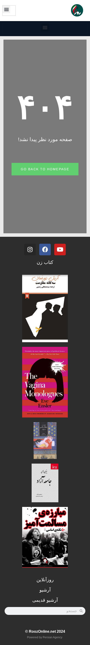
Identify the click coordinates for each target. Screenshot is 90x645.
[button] (6, 9)
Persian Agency (52, 637)
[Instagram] (30, 249)
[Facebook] (45, 249)
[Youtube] (60, 249)
